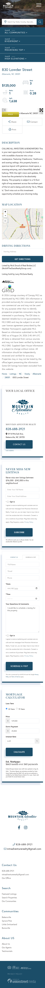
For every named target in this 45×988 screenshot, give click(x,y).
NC (20, 373)
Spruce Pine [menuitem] (7, 920)
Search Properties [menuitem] (9, 897)
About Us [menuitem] (6, 944)
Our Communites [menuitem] (9, 901)
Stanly (27, 373)
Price (8, 716)
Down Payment (12, 726)
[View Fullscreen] (5, 221)
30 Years (11, 709)
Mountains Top (14, 50)
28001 (7, 377)
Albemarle (37, 373)
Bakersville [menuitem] (6, 917)
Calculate (19, 752)
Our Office (6, 878)
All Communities (15, 32)
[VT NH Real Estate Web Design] (22, 981)
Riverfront (11, 41)
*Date (8, 584)
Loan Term (10, 703)
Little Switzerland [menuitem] (9, 924)
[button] (40, 22)
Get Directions (22, 259)
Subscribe (19, 532)
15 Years (21, 709)
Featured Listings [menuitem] (9, 894)
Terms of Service (16, 677)
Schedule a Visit (31, 557)
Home (4, 373)
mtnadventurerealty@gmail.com (24, 848)
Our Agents (10, 450)
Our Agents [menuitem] (7, 947)
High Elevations (14, 58)
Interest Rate (11, 736)
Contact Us (19, 444)
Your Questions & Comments (17, 604)
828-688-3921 (15, 429)
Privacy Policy (28, 522)
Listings (13, 373)
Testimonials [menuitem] (7, 951)
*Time (8, 594)
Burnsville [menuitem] (6, 928)
